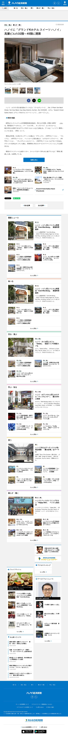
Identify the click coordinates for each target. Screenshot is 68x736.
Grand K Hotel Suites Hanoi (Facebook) (45, 190)
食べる (16, 8)
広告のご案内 (50, 707)
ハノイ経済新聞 (17, 3)
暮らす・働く (41, 8)
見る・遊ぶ (24, 8)
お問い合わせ (40, 707)
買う (32, 8)
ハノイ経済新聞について (23, 704)
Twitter (58, 3)
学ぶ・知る (51, 8)
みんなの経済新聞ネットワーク (34, 720)
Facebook (54, 3)
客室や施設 (11, 118)
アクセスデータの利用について (25, 707)
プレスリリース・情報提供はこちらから (42, 704)
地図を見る (34, 160)
